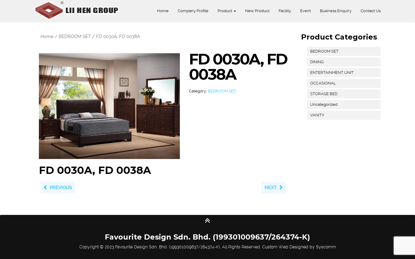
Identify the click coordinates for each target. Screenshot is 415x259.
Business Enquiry (336, 11)
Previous (61, 187)
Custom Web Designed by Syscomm (299, 246)
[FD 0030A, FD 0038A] (109, 106)
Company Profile (193, 11)
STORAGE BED (324, 94)
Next (270, 187)
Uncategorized (324, 104)
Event (305, 11)
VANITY (317, 115)
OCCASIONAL (323, 83)
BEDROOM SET (75, 36)
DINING (317, 62)
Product (225, 11)
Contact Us (371, 11)
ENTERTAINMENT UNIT (332, 72)
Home (163, 11)
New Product (257, 11)
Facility (285, 11)
